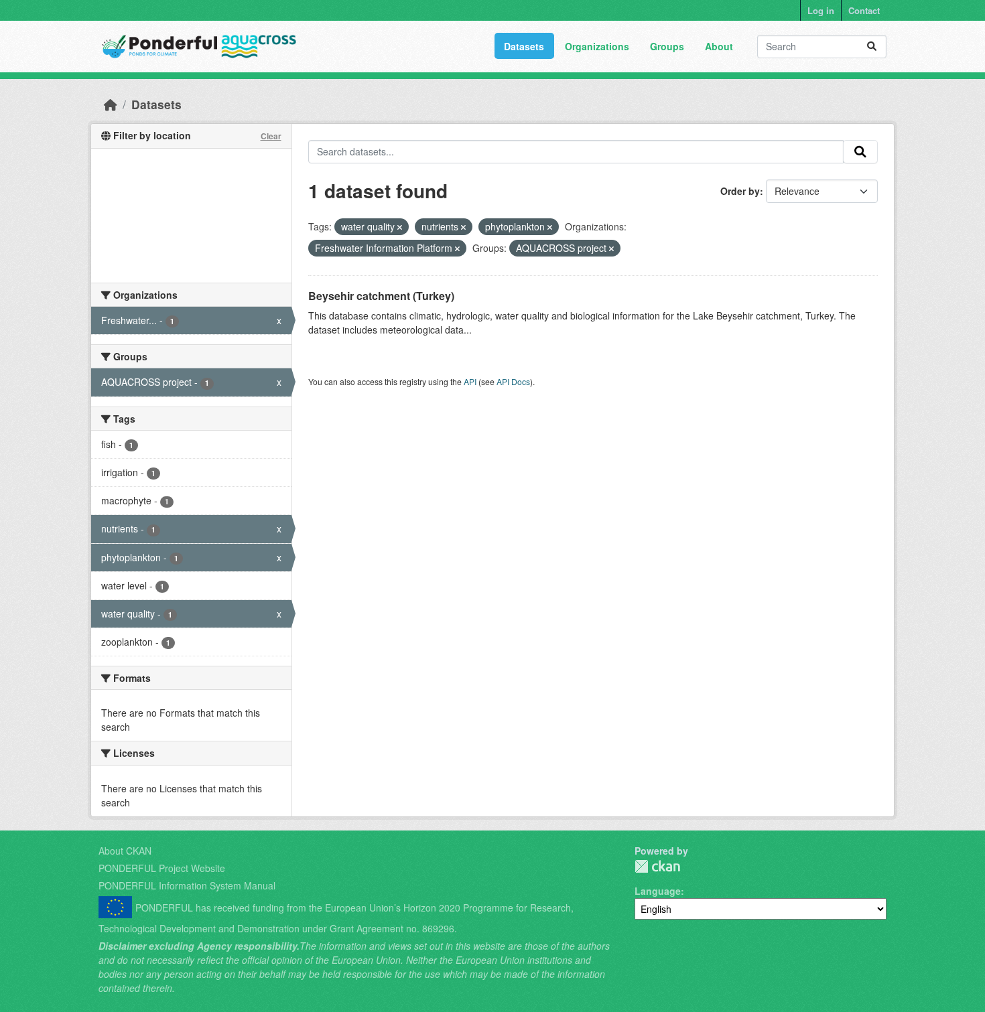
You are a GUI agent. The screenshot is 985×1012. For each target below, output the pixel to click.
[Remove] (399, 227)
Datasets (524, 46)
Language (658, 890)
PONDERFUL (657, 866)
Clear (271, 136)
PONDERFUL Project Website (161, 868)
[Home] (110, 104)
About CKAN (124, 850)
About (719, 46)
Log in (820, 10)
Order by (740, 191)
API (470, 381)
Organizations (597, 46)
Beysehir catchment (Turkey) (381, 295)
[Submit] (871, 46)
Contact (864, 10)
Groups (667, 46)
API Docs (513, 381)
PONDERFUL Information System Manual (186, 885)
